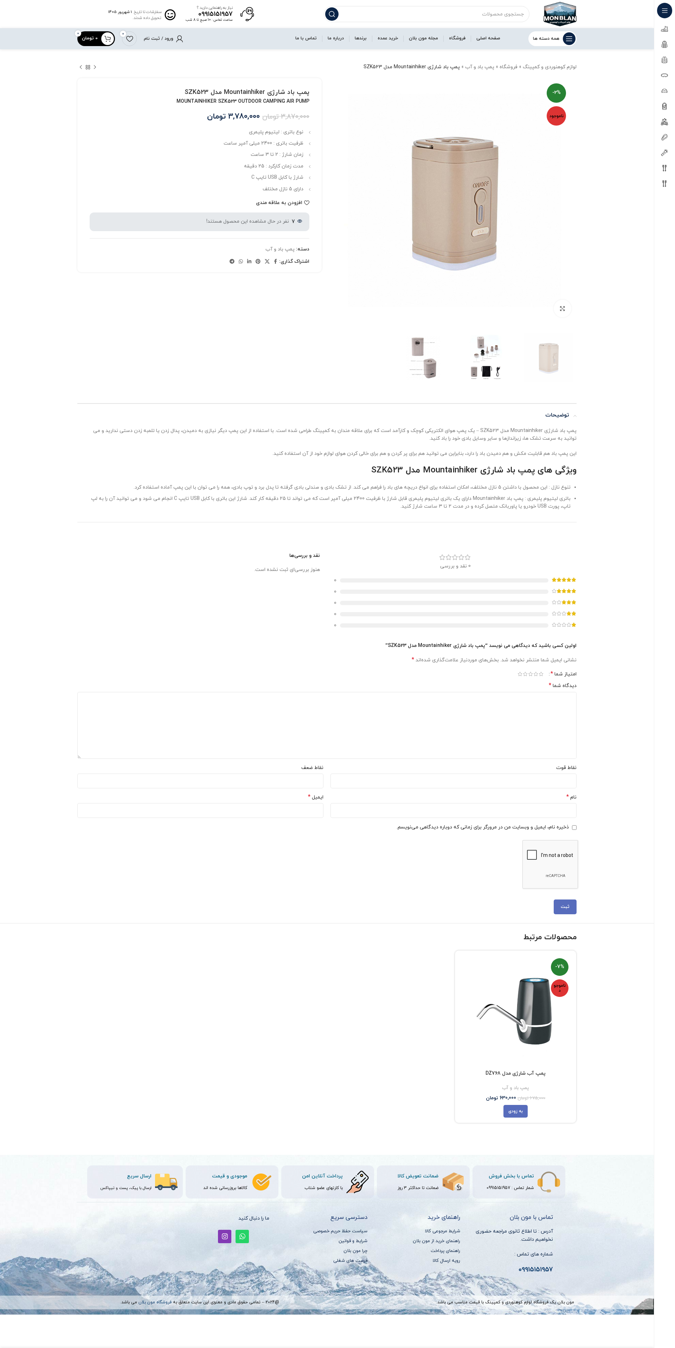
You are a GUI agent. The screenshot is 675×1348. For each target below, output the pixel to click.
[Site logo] (560, 13)
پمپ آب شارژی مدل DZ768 (516, 1073)
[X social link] (267, 262)
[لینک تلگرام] (232, 262)
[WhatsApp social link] (241, 262)
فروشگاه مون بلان (155, 1302)
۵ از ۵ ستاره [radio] (519, 674)
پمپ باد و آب (479, 67)
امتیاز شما (564, 674)
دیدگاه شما (563, 685)
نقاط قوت (566, 767)
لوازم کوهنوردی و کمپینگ (550, 67)
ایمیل (315, 797)
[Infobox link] (220, 14)
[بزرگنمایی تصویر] (562, 308)
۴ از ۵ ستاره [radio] (525, 674)
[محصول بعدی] (80, 67)
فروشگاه (509, 67)
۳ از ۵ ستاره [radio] (530, 674)
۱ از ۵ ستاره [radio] (541, 674)
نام (571, 797)
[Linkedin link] (249, 262)
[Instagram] (224, 1236)
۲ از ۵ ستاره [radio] (535, 674)
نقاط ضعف (312, 767)
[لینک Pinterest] (258, 262)
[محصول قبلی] (94, 67)
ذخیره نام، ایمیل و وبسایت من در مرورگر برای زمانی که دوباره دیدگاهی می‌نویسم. (483, 827)
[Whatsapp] (242, 1236)
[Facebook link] (275, 262)
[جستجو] (332, 14)
